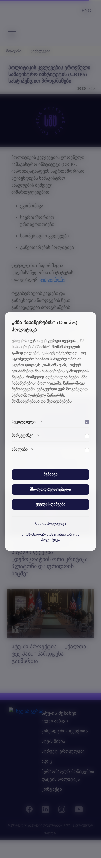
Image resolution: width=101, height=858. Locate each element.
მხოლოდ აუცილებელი (50, 489)
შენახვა (51, 474)
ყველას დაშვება (50, 504)
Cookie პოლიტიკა (50, 524)
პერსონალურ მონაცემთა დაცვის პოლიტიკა (51, 537)
